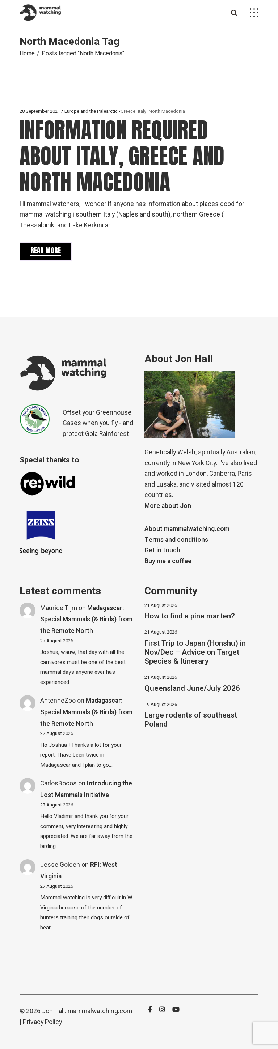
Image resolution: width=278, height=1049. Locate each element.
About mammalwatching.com (186, 529)
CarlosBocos (58, 783)
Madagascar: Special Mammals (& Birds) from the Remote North (86, 619)
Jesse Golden (60, 864)
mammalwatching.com (100, 1011)
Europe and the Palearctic (91, 111)
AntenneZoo (58, 700)
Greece (128, 111)
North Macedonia (167, 111)
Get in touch (162, 550)
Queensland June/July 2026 (192, 688)
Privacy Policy (42, 1022)
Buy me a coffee (167, 561)
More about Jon (167, 505)
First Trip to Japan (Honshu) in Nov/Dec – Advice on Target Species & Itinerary (195, 652)
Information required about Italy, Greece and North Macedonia (122, 156)
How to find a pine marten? (189, 616)
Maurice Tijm (58, 608)
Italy (142, 111)
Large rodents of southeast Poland (190, 720)
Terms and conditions (176, 539)
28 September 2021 (40, 111)
